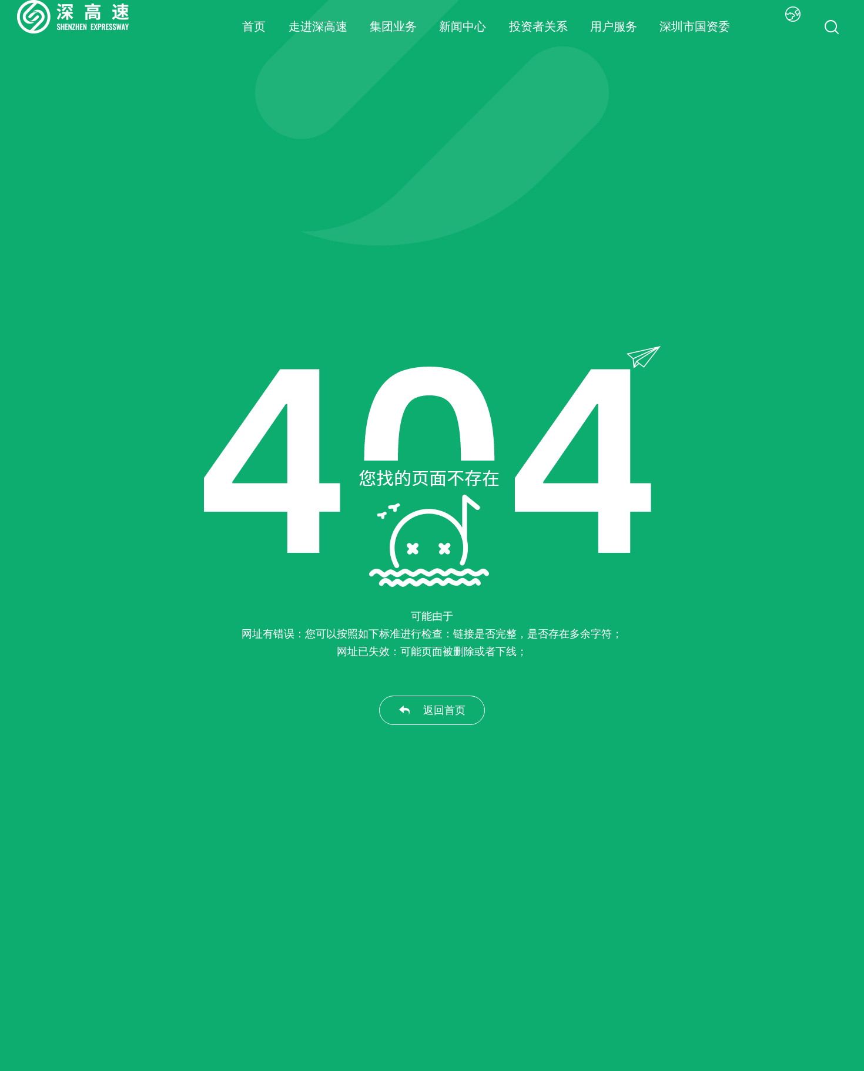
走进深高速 (318, 26)
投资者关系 (538, 26)
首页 (254, 26)
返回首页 (444, 710)
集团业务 (393, 26)
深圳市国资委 (694, 26)
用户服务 (613, 26)
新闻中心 (462, 26)
